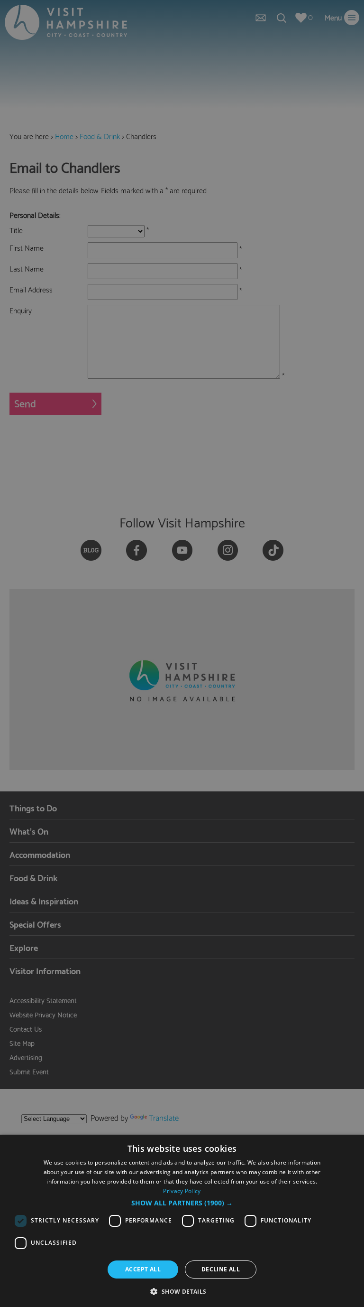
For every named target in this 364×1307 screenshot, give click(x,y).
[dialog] (182, 1221)
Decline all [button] (220, 1269)
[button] (182, 1203)
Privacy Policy (181, 1191)
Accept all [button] (143, 1269)
